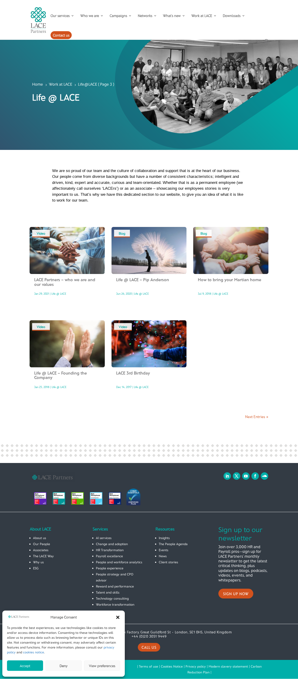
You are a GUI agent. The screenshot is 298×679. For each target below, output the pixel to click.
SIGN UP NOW (236, 593)
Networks (145, 16)
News (163, 556)
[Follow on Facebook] (255, 476)
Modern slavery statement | (230, 666)
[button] (117, 617)
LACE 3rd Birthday (133, 372)
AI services (104, 538)
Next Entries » (256, 416)
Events (163, 550)
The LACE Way (43, 556)
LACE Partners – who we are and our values (64, 282)
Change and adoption (112, 544)
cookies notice (33, 652)
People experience (109, 568)
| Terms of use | (149, 666)
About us (39, 538)
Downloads (231, 16)
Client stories (168, 562)
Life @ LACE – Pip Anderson (142, 279)
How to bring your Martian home (229, 279)
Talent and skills (107, 592)
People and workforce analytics (119, 562)
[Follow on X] (236, 476)
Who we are (89, 16)
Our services (60, 16)
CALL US (149, 647)
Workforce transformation (115, 604)
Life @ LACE (58, 293)
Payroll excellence (109, 556)
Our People (41, 544)
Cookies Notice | (173, 666)
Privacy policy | (197, 666)
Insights (164, 538)
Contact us (61, 35)
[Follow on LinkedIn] (227, 476)
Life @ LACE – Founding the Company (60, 375)
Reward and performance (115, 586)
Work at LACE (201, 16)
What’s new (172, 16)
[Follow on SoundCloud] (264, 476)
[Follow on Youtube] (246, 476)
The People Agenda (173, 544)
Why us (38, 562)
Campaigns (118, 16)
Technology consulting (112, 598)
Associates (40, 550)
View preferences (102, 666)
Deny (64, 666)
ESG (36, 568)
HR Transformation (110, 550)
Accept (25, 666)
